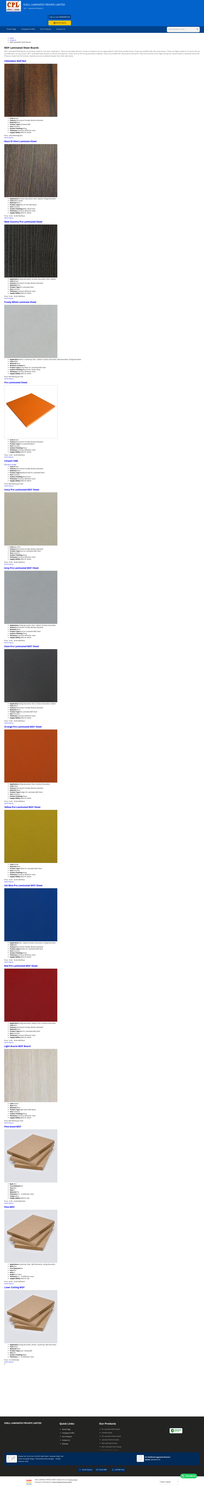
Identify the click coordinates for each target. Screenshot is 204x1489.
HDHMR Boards (107, 1433)
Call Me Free (119, 1469)
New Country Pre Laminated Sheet (23, 221)
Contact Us (60, 29)
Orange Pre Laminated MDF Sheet (23, 726)
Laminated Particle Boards (110, 1440)
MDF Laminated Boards (109, 1443)
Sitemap (65, 1444)
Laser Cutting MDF (14, 1287)
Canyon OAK (11, 460)
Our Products (45, 29)
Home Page (11, 29)
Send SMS (103, 1469)
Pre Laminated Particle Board (111, 1436)
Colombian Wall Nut (15, 60)
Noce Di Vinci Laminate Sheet (20, 141)
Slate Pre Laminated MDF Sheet (21, 646)
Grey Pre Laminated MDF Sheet (21, 567)
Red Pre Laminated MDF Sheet (21, 965)
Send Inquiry (61, 23)
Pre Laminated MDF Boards (111, 1429)
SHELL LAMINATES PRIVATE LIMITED (44, 6)
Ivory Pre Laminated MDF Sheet (21, 489)
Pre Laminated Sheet (15, 382)
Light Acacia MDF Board (17, 1046)
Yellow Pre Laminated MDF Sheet (22, 807)
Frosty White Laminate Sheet (20, 302)
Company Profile (28, 29)
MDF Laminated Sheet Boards (112, 1447)
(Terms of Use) (73, 1480)
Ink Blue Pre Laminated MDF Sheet (23, 885)
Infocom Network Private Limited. (62, 1482)
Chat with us (190, 1476)
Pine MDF (9, 1206)
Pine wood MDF (12, 1126)
